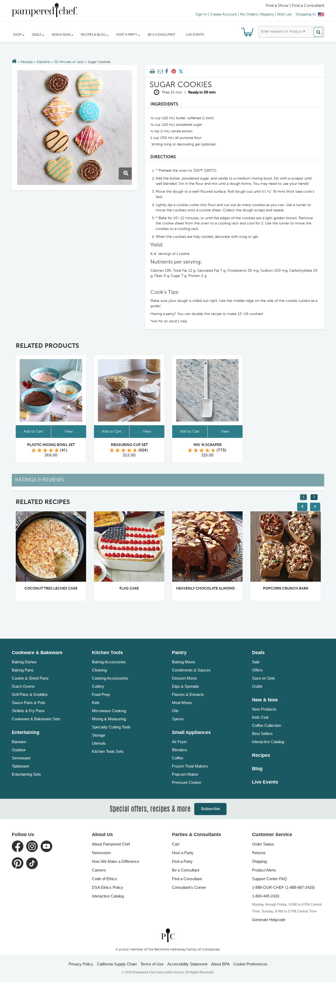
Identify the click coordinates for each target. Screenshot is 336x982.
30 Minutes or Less (69, 62)
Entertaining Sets (26, 774)
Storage (98, 735)
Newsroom (101, 852)
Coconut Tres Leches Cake (50, 588)
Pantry (179, 652)
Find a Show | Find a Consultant (295, 6)
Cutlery (98, 686)
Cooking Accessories (110, 678)
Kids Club (260, 717)
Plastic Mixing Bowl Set (51, 445)
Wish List (284, 14)
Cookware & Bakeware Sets (36, 719)
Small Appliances (191, 732)
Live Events (195, 34)
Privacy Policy (81, 964)
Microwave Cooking (109, 710)
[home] (168, 935)
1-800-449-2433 (265, 896)
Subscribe (210, 808)
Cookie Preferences (250, 964)
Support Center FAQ (269, 878)
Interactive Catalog (268, 741)
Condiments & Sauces (191, 670)
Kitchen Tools (107, 652)
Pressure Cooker (186, 782)
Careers (99, 870)
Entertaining (25, 732)
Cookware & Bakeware (37, 652)
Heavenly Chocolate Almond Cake (210, 588)
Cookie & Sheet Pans (30, 678)
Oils (175, 710)
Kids (95, 702)
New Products (264, 709)
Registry (267, 14)
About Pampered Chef (111, 844)
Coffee (177, 758)
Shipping (259, 861)
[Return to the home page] (14, 61)
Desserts (43, 62)
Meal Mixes (182, 702)
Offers (257, 670)
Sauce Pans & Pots (28, 702)
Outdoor (19, 750)
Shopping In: (306, 14)
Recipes (27, 62)
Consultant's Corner (189, 887)
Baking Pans (23, 670)
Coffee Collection (266, 725)
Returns (259, 852)
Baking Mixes (183, 662)
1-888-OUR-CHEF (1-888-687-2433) (283, 887)
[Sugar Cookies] (74, 127)
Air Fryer (179, 741)
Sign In (201, 14)
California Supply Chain (117, 964)
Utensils (99, 743)
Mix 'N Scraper (207, 445)
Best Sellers (262, 733)
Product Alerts (264, 870)
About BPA (220, 964)
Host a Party (182, 852)
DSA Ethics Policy (107, 887)
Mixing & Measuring (109, 719)
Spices (178, 719)
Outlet (257, 686)
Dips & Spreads (185, 686)
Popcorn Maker (185, 774)
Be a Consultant (161, 34)
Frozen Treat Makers (190, 766)
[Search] (318, 31)
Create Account (223, 14)
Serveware (21, 758)
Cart (175, 844)
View (69, 431)
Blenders (179, 750)
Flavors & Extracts (188, 694)
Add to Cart (33, 431)
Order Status (263, 844)
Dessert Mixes (184, 678)
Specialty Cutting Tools (111, 727)
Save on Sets (263, 678)
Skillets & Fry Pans (28, 710)
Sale (256, 662)
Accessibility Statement (187, 964)
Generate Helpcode (268, 919)
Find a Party (182, 861)
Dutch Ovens (23, 686)
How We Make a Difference (115, 861)
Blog (257, 768)
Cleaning (99, 670)
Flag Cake (129, 588)
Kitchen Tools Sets (108, 751)
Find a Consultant (187, 878)
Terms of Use (152, 964)
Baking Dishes (24, 662)
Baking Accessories (109, 662)
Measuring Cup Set (129, 445)
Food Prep (101, 694)
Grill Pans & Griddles (30, 694)
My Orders (249, 14)
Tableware (20, 766)
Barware (19, 741)
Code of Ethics (104, 878)
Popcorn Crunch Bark (285, 588)
